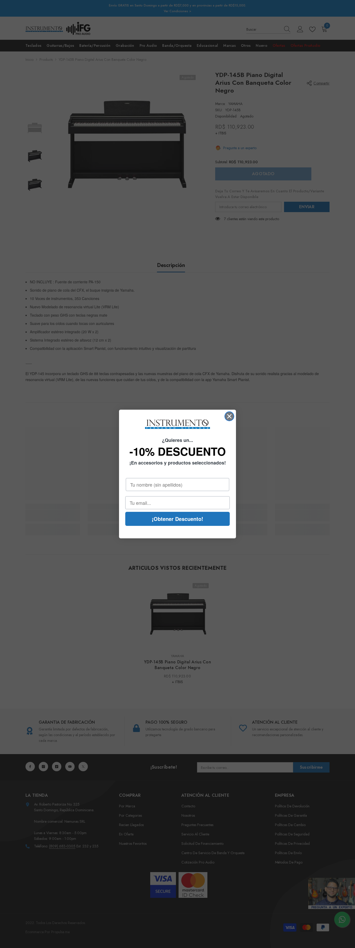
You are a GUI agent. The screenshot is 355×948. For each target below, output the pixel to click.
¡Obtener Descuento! (177, 518)
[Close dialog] (229, 416)
